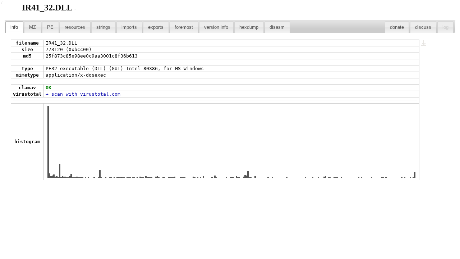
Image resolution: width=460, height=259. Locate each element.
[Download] (424, 43)
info (14, 27)
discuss (423, 27)
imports (129, 27)
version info (216, 27)
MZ (32, 27)
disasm (277, 27)
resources (75, 27)
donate (397, 27)
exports (156, 27)
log (445, 27)
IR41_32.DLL (47, 7)
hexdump (248, 27)
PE (50, 27)
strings (103, 27)
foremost (184, 27)
